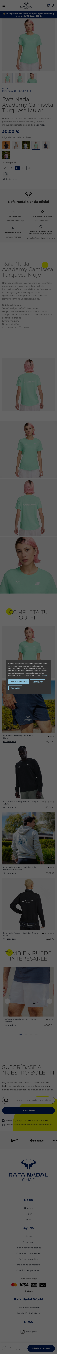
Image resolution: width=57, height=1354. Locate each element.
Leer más (44, 675)
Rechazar (15, 688)
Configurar (37, 681)
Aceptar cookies (19, 681)
